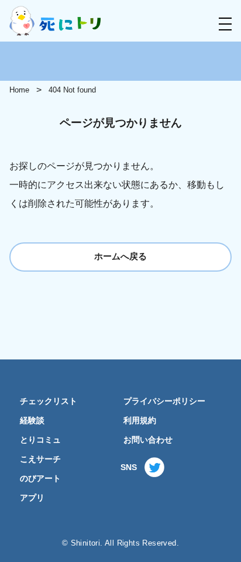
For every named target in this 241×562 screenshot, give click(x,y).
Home (19, 89)
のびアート (40, 478)
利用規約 (139, 420)
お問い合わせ (148, 440)
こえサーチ (40, 459)
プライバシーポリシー (164, 401)
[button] (225, 24)
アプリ (32, 498)
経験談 (32, 420)
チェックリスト (48, 401)
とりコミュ (40, 440)
